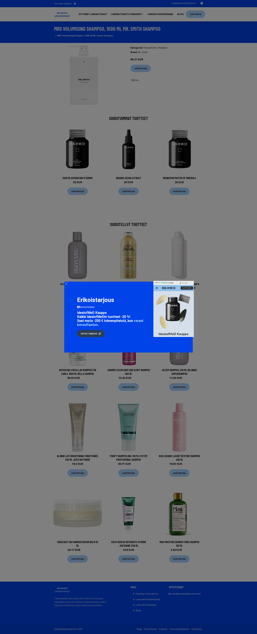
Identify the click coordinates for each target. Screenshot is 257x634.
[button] (91, 333)
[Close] (66, 283)
